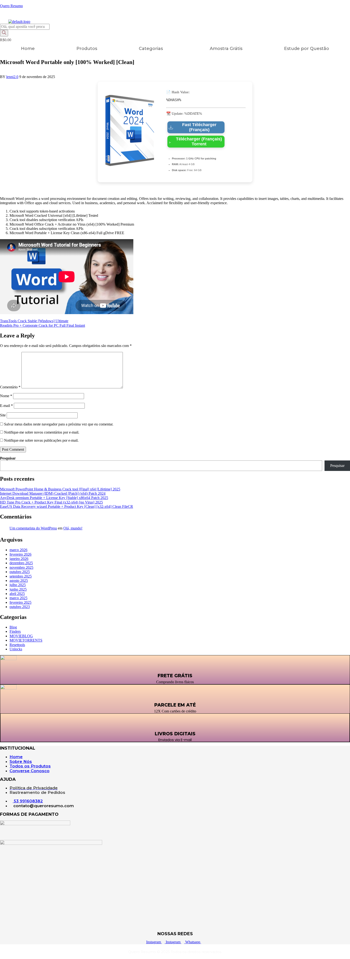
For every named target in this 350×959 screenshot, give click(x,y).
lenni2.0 (12, 77)
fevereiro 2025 (20, 602)
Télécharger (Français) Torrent (199, 141)
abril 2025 (17, 594)
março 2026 (18, 550)
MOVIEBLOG (21, 636)
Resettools (17, 645)
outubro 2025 (20, 572)
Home (28, 48)
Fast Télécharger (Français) (199, 127)
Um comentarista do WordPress (33, 528)
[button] (153, 48)
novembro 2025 (21, 567)
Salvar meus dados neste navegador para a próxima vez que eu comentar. (58, 424)
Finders (15, 631)
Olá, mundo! (72, 528)
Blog (13, 627)
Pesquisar (8, 458)
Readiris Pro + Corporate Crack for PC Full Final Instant (42, 325)
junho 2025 (18, 589)
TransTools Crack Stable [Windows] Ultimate (34, 321)
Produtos (86, 48)
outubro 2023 (20, 607)
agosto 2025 (19, 580)
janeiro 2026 (19, 559)
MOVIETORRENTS (26, 640)
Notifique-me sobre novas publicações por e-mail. (41, 440)
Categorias (151, 48)
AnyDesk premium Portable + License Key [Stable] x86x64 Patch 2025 (54, 498)
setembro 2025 (21, 576)
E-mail (6, 406)
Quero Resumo (11, 6)
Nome (6, 396)
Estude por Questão (306, 48)
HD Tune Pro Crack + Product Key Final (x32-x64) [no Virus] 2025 (51, 502)
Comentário (10, 387)
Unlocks (16, 649)
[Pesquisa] (4, 33)
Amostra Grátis (226, 48)
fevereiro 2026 (20, 554)
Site (3, 415)
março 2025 (18, 598)
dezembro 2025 (21, 563)
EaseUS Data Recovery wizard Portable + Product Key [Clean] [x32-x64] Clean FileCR (66, 506)
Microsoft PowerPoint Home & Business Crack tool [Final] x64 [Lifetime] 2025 (60, 489)
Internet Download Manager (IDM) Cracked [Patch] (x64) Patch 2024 (52, 493)
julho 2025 (18, 585)
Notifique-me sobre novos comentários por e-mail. (41, 432)
